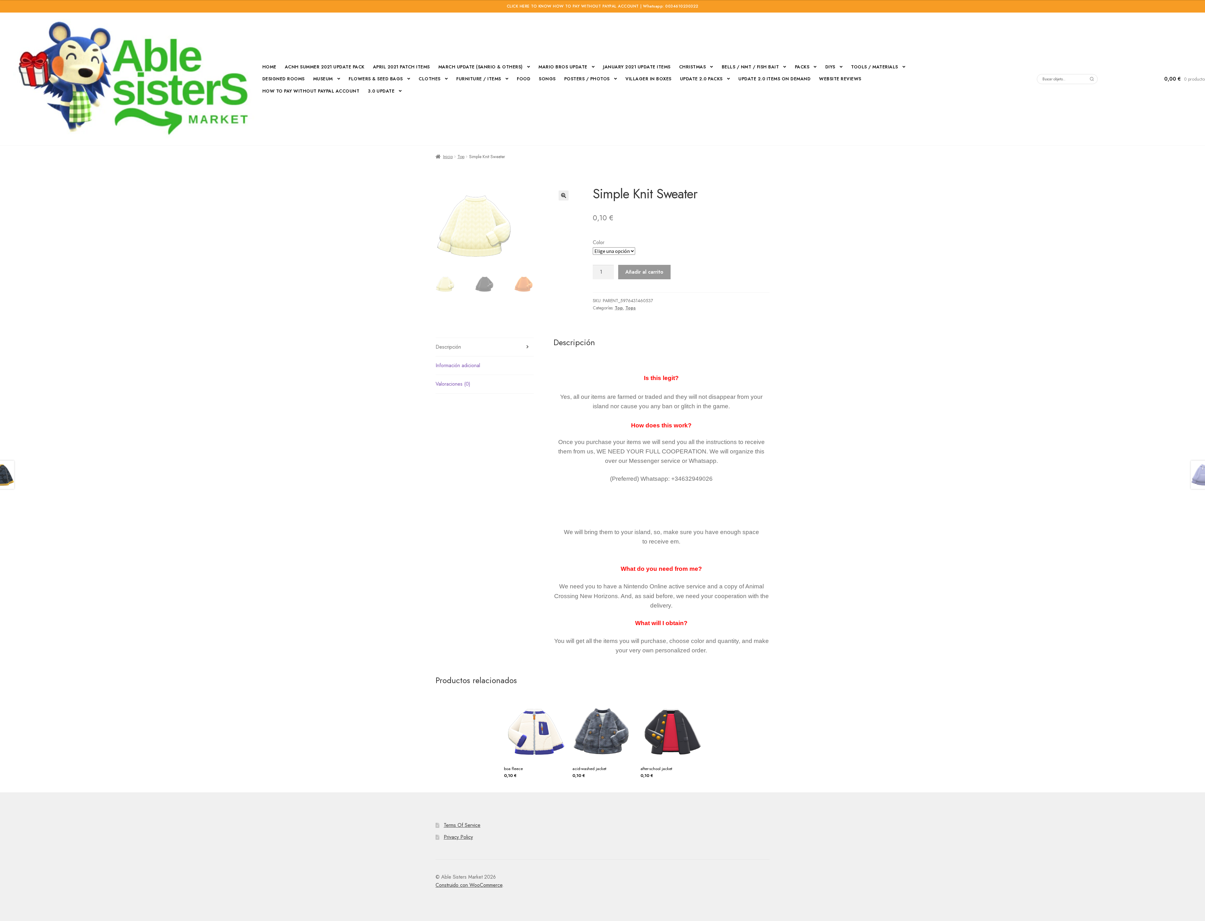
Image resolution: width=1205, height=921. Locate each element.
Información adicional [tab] (458, 365)
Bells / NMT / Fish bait (750, 67)
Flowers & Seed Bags (376, 79)
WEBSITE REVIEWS (840, 79)
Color (598, 242)
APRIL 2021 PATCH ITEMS (401, 67)
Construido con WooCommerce (469, 885)
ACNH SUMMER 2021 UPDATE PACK (325, 67)
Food (523, 79)
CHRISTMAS (692, 67)
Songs (547, 79)
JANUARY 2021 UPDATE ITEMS (637, 67)
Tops (630, 308)
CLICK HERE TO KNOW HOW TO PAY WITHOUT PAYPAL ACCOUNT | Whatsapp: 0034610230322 (603, 6)
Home (269, 67)
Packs (802, 67)
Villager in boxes (648, 79)
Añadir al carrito (644, 272)
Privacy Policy (458, 837)
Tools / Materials (874, 67)
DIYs (830, 67)
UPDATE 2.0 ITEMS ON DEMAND (774, 79)
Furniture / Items (478, 79)
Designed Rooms (283, 79)
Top (461, 156)
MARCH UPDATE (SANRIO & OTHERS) (480, 67)
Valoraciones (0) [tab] (453, 384)
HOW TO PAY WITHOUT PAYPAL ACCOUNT (311, 91)
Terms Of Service (462, 825)
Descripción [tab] (448, 347)
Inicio (448, 156)
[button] (564, 195)
